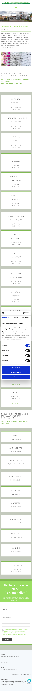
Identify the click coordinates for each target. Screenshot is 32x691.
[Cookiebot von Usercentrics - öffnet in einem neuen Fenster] (23, 313)
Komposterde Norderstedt (7, 684)
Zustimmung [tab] (5, 317)
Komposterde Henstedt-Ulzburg (20, 683)
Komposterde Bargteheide (20, 681)
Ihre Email (4, 614)
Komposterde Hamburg (6, 683)
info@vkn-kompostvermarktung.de (9, 669)
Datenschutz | (23, 674)
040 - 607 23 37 (4, 663)
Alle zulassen (16, 367)
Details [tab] (16, 317)
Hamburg (29, 674)
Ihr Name (4, 606)
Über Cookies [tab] (26, 317)
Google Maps (16, 384)
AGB (13, 674)
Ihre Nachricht (5, 622)
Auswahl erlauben (16, 372)
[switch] (27, 350)
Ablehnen (16, 377)
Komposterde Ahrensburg (7, 681)
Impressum (16, 674)
